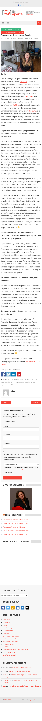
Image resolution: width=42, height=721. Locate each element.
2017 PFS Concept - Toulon (12, 700)
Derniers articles (14, 514)
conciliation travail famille (15, 379)
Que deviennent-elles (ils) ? (11, 30)
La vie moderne (8, 630)
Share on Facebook (3, 374)
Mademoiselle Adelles (10, 639)
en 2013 (29, 96)
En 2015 (32, 110)
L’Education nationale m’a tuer (21, 668)
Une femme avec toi (9, 655)
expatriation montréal (7, 385)
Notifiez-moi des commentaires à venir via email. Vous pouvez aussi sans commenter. (21, 470)
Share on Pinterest (19, 374)
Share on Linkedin (13, 374)
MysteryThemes (34, 700)
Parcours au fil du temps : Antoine (19, 671)
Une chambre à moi (9, 652)
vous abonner (22, 470)
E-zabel (5, 625)
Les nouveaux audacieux (11, 636)
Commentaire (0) (32, 38)
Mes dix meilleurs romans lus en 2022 (15, 523)
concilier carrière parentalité (13, 382)
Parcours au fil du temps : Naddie (7, 402)
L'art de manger (8, 628)
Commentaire (9, 421)
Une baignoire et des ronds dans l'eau (15, 649)
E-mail (7, 435)
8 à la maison (7, 620)
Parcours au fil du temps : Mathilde (14, 527)
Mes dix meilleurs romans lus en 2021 (15, 534)
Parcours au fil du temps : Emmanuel (37, 402)
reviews (6, 675)
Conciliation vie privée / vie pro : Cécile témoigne (20, 676)
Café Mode (6, 622)
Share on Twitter (8, 374)
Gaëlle (21, 38)
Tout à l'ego (6, 647)
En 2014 (15, 105)
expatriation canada (29, 382)
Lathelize (6, 633)
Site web (7, 443)
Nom (6, 426)
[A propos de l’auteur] (21, 499)
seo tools (6, 680)
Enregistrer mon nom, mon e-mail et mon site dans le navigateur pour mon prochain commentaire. (20, 457)
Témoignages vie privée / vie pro (12, 32)
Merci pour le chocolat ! (10, 641)
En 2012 (23, 81)
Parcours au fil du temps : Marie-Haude (15, 520)
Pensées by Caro (8, 644)
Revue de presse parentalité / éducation (16, 531)
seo (4, 686)
